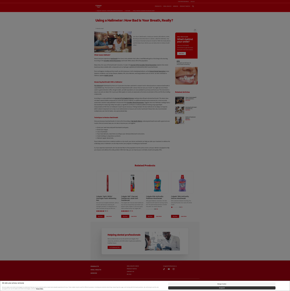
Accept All (222, 288)
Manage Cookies (221, 284)
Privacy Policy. (39, 288)
